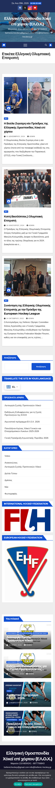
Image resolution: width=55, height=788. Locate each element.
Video (7, 456)
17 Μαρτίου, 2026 (16, 674)
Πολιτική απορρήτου (33, 784)
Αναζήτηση (10, 357)
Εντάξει (18, 784)
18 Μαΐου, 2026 (15, 645)
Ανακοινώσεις (11, 463)
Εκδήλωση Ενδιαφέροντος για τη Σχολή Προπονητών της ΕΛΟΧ (26, 669)
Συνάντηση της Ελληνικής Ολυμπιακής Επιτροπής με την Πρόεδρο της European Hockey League (27, 309)
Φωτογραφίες (11, 494)
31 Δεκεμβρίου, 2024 (15, 136)
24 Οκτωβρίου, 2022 (15, 318)
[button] (46, 45)
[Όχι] (52, 778)
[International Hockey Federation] (27, 520)
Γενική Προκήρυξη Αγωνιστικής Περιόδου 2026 (26, 438)
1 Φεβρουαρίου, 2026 (18, 703)
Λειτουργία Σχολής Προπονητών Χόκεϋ (23, 405)
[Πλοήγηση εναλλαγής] (25, 45)
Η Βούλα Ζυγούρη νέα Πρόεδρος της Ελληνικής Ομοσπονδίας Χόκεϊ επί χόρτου (26, 127)
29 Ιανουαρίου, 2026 (18, 731)
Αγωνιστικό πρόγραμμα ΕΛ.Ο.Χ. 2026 (22, 422)
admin (32, 136)
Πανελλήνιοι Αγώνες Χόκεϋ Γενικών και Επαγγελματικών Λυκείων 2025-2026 (25, 727)
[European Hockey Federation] (27, 572)
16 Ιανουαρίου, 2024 (15, 225)
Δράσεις (8, 480)
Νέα (6, 118)
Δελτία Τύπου (11, 473)
